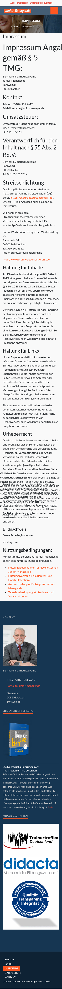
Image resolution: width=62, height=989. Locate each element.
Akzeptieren (9, 514)
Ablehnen (27, 514)
